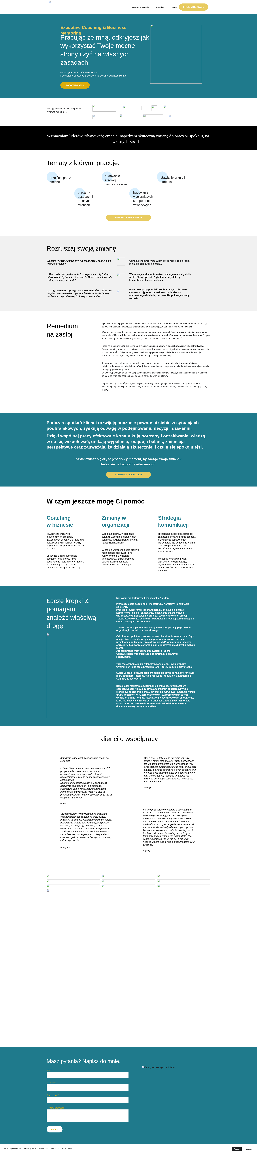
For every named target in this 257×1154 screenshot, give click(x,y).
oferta (174, 7)
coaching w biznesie (140, 7)
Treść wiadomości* (56, 1108)
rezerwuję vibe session (128, 218)
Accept (236, 1149)
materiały (160, 7)
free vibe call (193, 7)
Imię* (49, 1070)
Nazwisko (51, 1082)
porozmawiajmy (75, 85)
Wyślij (54, 1129)
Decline (249, 1149)
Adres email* (53, 1095)
